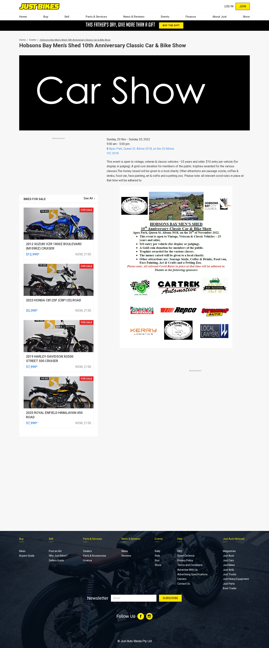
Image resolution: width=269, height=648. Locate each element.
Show (158, 565)
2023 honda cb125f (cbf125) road (53, 300)
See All (88, 198)
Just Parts (229, 583)
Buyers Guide (26, 555)
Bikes (22, 551)
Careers (181, 578)
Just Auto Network (233, 538)
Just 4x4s (228, 569)
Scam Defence (186, 555)
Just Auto (228, 555)
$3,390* (32, 310)
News (125, 551)
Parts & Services (96, 16)
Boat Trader (230, 588)
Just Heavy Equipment (236, 578)
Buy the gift (171, 25)
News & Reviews (133, 16)
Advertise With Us (187, 569)
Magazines (229, 551)
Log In (228, 6)
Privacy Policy (185, 560)
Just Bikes (229, 565)
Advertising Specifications (192, 574)
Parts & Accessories (94, 555)
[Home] (39, 6)
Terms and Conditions (190, 565)
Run (157, 560)
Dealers (87, 551)
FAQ (179, 551)
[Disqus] (176, 475)
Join (242, 6)
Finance (191, 16)
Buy (45, 16)
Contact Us (183, 583)
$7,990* (32, 367)
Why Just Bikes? (58, 555)
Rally (157, 551)
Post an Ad (55, 551)
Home (23, 16)
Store (246, 16)
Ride (157, 555)
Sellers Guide (56, 560)
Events (165, 16)
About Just (219, 16)
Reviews (126, 555)
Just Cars (228, 560)
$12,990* (32, 254)
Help (179, 538)
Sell (66, 16)
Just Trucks (229, 574)
